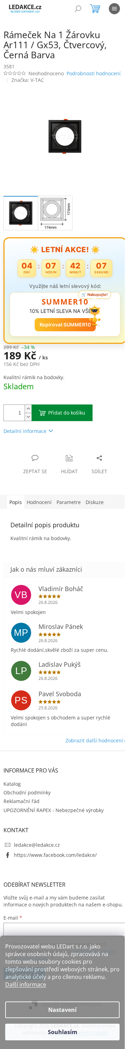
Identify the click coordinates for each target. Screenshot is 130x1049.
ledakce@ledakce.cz (37, 845)
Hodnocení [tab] (39, 502)
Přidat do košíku (66, 412)
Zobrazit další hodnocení (94, 740)
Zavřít (41, 450)
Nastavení (62, 1010)
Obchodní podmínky (27, 792)
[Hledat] (78, 9)
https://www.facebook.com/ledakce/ (55, 855)
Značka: (27, 80)
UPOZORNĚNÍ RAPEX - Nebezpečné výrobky (53, 810)
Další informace (25, 984)
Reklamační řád (21, 801)
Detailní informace (24, 431)
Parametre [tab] (69, 502)
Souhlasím (62, 1032)
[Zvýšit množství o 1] (28, 409)
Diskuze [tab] (95, 502)
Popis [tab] (15, 502)
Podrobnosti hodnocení (94, 73)
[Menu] (114, 9)
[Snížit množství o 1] (28, 417)
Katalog (12, 784)
